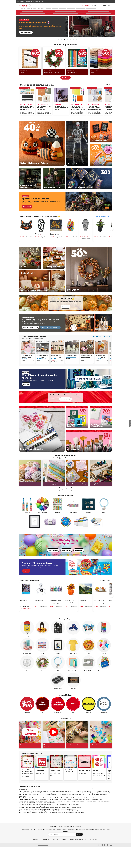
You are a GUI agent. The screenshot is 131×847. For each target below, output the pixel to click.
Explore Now (65, 306)
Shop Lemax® (24, 31)
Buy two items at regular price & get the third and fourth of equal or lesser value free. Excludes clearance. (50, 811)
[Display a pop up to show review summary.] (91, 357)
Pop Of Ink (53, 358)
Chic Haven (24, 358)
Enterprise (35, 1)
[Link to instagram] (102, 845)
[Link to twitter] (108, 845)
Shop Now (26, 384)
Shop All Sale (65, 77)
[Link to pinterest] (105, 845)
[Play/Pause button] (55, 39)
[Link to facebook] (99, 845)
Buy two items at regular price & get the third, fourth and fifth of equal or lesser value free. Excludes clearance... (52, 812)
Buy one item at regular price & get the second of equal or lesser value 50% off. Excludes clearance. (50, 804)
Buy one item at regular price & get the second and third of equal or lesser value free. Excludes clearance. (50, 807)
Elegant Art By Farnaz (71, 357)
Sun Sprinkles (99, 358)
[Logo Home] (23, 5)
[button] (105, 5)
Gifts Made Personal (41, 358)
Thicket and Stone (85, 358)
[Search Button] (31, 5)
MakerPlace (29, 1)
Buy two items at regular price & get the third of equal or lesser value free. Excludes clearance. (47, 809)
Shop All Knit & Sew (65, 489)
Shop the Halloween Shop (30, 327)
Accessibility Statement (43, 845)
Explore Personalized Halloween (50, 327)
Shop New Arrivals (65, 399)
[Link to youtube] (111, 845)
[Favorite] (33, 341)
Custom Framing (21, 1)
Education (41, 1)
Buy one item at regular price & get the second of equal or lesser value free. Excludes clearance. (48, 806)
